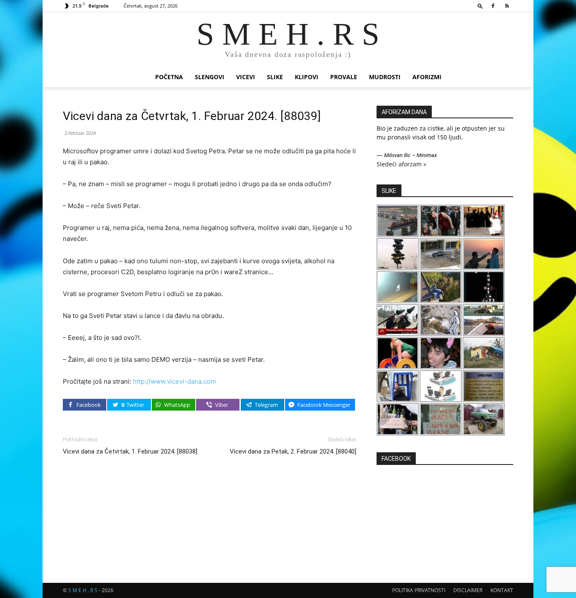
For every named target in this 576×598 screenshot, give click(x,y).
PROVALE (343, 77)
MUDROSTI (385, 77)
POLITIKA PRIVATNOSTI (418, 590)
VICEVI (245, 77)
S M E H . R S (82, 590)
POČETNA (169, 77)
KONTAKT (501, 590)
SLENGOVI (209, 77)
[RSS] (507, 6)
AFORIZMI (426, 77)
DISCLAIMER (467, 590)
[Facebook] (493, 6)
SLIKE (275, 77)
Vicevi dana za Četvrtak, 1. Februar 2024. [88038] (130, 451)
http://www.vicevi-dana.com (174, 381)
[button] (480, 6)
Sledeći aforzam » (401, 164)
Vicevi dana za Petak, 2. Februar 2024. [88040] (293, 451)
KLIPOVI (306, 77)
